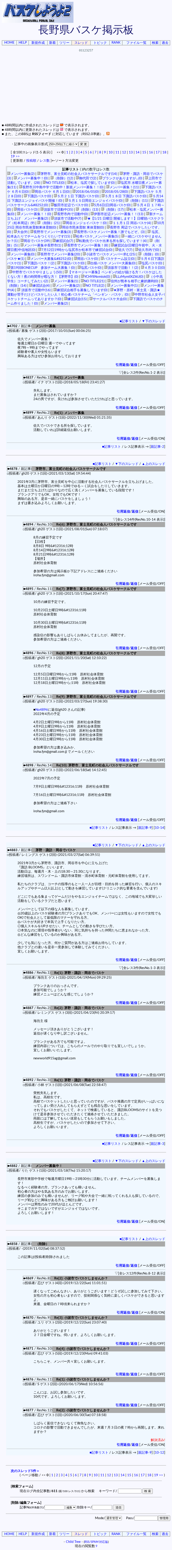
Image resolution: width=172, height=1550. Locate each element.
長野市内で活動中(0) (72, 214)
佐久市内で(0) (148, 250)
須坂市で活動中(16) (35, 290)
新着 (52, 43)
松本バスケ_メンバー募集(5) (97, 236)
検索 (155, 43)
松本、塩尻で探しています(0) (93, 182)
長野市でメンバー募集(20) (60, 254)
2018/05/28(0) (116, 191)
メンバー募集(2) (22, 174)
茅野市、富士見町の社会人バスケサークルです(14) (79, 174)
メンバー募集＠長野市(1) (42, 245)
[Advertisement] (87, 91)
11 (117, 152)
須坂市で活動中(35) (58, 209)
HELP (23, 42)
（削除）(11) (138, 200)
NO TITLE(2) (95, 285)
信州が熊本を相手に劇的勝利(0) (134, 281)
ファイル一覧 (136, 43)
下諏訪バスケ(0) (39, 196)
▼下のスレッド (153, 321)
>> (18, 156)
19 (13, 156)
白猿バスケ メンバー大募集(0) (112, 263)
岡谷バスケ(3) (27, 209)
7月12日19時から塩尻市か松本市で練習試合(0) (76, 250)
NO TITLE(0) (55, 182)
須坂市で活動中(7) (67, 218)
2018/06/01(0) (87, 191)
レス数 (45, 160)
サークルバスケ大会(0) (110, 299)
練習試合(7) (64, 241)
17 (158, 152)
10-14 (159, 827)
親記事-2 (157, 446)
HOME (9, 42)
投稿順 (31, 160)
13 (131, 152)
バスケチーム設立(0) (119, 259)
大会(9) (22, 232)
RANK (116, 42)
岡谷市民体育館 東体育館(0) (83, 227)
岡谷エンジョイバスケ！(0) (86, 223)
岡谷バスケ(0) (87, 259)
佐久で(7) (125, 250)
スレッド (81, 43)
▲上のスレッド (153, 464)
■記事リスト (129, 321)
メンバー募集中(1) (124, 285)
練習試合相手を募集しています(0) (82, 290)
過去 (165, 43)
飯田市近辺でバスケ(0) (71, 205)
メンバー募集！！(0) (35, 214)
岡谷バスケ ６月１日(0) (52, 191)
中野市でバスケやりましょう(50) (37, 272)
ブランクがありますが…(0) (122, 178)
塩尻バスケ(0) (152, 263)
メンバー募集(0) (22, 254)
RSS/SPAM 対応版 (96, 1542)
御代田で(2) (87, 178)
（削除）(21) (50, 223)
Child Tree (73, 1542)
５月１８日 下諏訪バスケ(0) (125, 196)
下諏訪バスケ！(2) (40, 263)
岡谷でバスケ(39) (37, 241)
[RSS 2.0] (108, 134)
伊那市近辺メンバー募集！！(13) (118, 214)
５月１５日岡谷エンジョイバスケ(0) (95, 200)
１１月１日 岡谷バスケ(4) (132, 223)
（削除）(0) (150, 254)
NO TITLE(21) (94, 281)
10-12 (159, 1452)
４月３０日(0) (154, 267)
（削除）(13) (88, 209)
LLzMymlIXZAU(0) (129, 276)
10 (111, 152)
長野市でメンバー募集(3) (52, 232)
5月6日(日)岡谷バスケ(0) (112, 205)
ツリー (64, 43)
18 (164, 152)
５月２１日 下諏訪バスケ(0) (78, 196)
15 (144, 152)
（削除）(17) (114, 209)
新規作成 (38, 43)
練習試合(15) (77, 299)
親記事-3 (157, 1143)
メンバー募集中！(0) (32, 178)
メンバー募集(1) (66, 281)
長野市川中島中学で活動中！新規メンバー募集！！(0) (62, 187)
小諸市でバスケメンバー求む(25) (110, 254)
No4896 (41, 709)
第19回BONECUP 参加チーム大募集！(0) (43, 267)
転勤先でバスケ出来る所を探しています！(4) (113, 241)
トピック (100, 43)
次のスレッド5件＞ (25, 1471)
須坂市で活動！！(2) (123, 267)
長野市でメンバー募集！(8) (87, 245)
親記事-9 (145, 827)
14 (137, 152)
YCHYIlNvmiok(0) (97, 276)
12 (124, 152)
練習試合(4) (41, 285)
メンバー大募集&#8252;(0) (50, 259)
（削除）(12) (63, 178)
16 (151, 152)
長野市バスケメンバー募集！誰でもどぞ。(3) (111, 232)
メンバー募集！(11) (124, 187)
